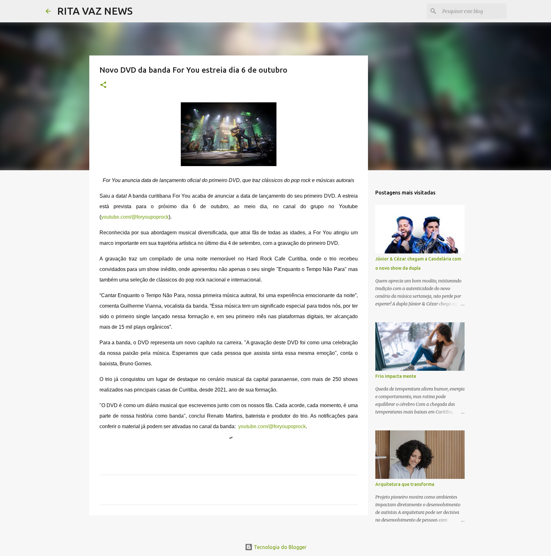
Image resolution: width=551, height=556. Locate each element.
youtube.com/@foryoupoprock (135, 217)
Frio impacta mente (395, 376)
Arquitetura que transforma (404, 484)
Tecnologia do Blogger (279, 547)
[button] (103, 85)
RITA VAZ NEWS (95, 11)
